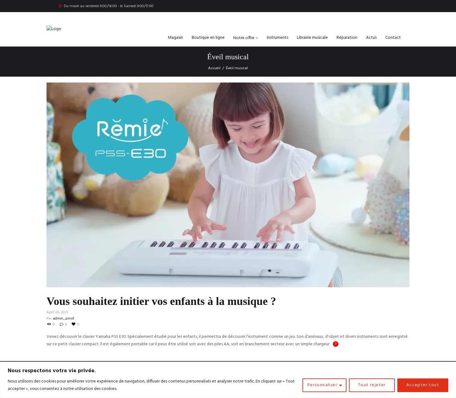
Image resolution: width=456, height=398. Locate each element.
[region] (228, 380)
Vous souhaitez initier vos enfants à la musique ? (161, 301)
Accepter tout (422, 385)
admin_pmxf (63, 318)
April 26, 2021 (57, 312)
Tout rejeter (372, 385)
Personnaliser (322, 385)
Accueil (214, 68)
